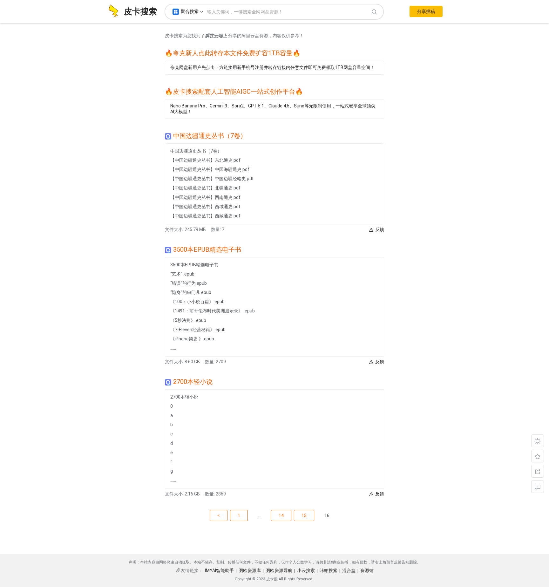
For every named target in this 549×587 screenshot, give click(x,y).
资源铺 (367, 570)
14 (281, 515)
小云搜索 (306, 570)
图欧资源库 (250, 570)
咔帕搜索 (328, 570)
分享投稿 (426, 11)
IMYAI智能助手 (219, 570)
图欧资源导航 (279, 570)
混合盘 (349, 570)
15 (304, 515)
